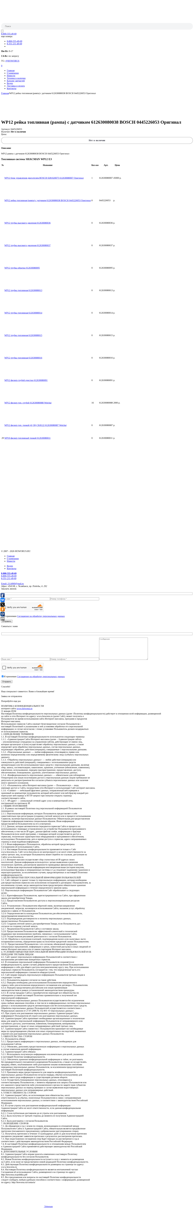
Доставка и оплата (16, 86)
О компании (13, 73)
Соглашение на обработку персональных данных (41, 616)
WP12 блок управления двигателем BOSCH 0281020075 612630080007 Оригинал (44, 178)
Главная (10, 70)
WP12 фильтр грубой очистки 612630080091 (26, 380)
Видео (10, 83)
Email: (12, 583)
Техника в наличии (16, 78)
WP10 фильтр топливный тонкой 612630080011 (27, 438)
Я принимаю (34, 616)
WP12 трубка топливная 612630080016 (23, 358)
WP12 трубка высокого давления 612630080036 (27, 223)
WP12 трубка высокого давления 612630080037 (27, 245)
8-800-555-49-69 (8, 34)
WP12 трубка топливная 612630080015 (23, 335)
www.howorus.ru (24, 708)
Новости (11, 75)
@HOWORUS (12, 61)
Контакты (11, 88)
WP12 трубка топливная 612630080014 (23, 313)
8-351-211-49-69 (14, 44)
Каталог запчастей (16, 81)
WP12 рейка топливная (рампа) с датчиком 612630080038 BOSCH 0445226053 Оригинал (47, 200)
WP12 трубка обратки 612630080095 (22, 268)
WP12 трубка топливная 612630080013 (23, 290)
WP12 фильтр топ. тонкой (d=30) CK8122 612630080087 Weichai (35, 425)
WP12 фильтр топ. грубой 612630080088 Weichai (27, 403)
